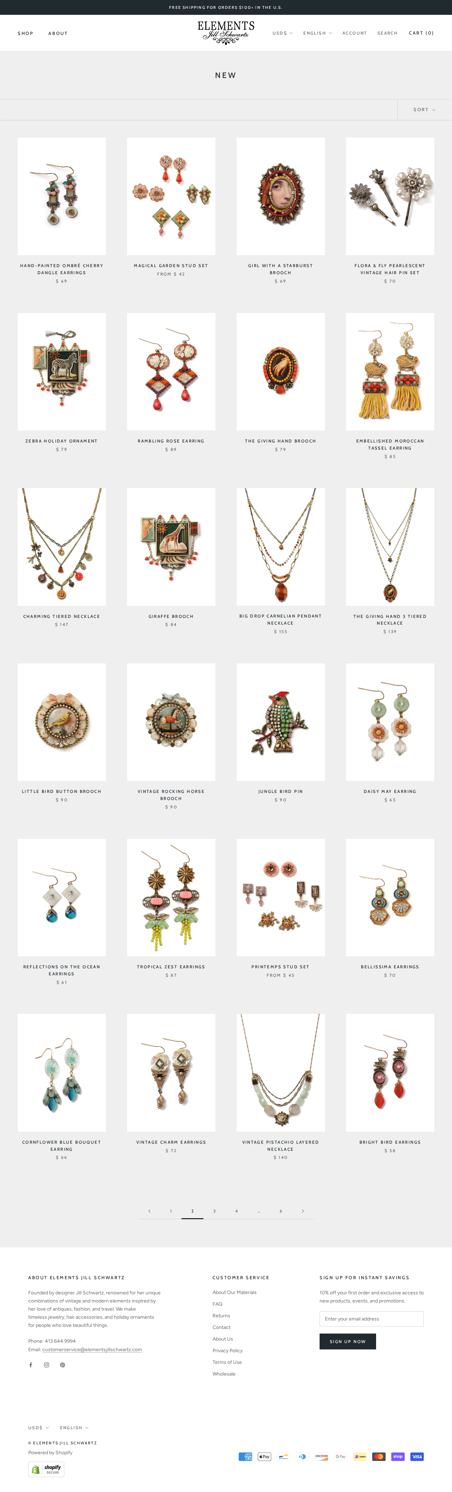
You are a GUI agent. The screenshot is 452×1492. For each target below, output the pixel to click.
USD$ (280, 33)
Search (387, 33)
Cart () (421, 33)
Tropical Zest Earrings (171, 966)
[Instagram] (46, 1365)
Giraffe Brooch (171, 616)
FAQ (217, 1304)
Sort (422, 109)
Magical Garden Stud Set (171, 265)
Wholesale (224, 1374)
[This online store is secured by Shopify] (46, 1466)
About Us (223, 1339)
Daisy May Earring (390, 791)
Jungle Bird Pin (280, 791)
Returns (221, 1316)
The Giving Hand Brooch (281, 441)
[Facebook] (30, 1365)
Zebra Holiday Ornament (61, 441)
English (314, 33)
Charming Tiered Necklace (62, 616)
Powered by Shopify (50, 1453)
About (58, 33)
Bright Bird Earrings (390, 1142)
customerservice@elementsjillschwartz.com (92, 1350)
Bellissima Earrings (390, 966)
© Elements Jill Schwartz (62, 1442)
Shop (26, 33)
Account (355, 33)
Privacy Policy (228, 1351)
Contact (222, 1327)
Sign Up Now (348, 1341)
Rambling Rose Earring (171, 441)
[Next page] (303, 1211)
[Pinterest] (62, 1365)
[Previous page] (149, 1211)
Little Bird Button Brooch (62, 791)
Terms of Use (227, 1362)
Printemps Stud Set (280, 966)
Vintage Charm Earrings (171, 1142)
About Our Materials (235, 1292)
